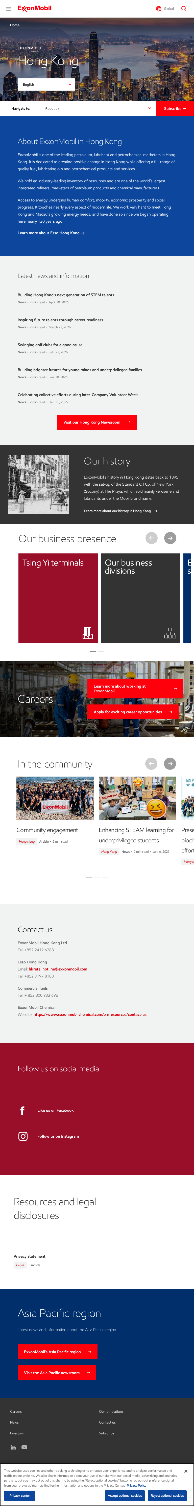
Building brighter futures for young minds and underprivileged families (80, 369)
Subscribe (172, 108)
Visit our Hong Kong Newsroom (91, 422)
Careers (16, 1411)
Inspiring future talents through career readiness (60, 319)
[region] (97, 1484)
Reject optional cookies (167, 1495)
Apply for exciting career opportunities (128, 712)
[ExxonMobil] (37, 9)
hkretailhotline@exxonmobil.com (58, 969)
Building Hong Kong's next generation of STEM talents (66, 294)
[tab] (89, 877)
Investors (17, 1433)
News (14, 1422)
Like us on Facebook (55, 1110)
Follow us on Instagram (58, 1136)
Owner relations (111, 1411)
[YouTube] (24, 1447)
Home (14, 25)
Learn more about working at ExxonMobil (120, 688)
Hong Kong (27, 841)
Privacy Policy (136, 1485)
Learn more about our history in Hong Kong (118, 511)
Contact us (107, 1422)
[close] (90, 561)
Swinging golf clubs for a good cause (50, 344)
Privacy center (20, 1495)
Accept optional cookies (125, 1495)
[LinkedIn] (13, 1447)
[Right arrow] (170, 538)
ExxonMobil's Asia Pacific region (52, 1351)
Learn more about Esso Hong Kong (49, 232)
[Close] (185, 1471)
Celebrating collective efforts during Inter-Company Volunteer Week (78, 394)
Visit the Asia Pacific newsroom (52, 1372)
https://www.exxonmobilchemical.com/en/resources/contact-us (90, 1014)
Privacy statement (29, 1256)
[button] (8, 9)
